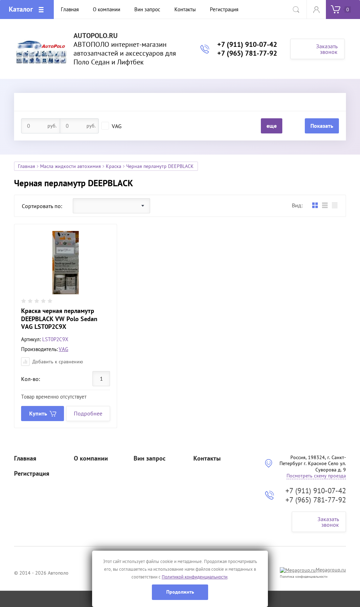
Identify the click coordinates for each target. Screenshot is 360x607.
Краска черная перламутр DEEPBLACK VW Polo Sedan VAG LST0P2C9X (59, 319)
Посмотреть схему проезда (316, 476)
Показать (321, 125)
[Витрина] (315, 205)
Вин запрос (150, 458)
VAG (117, 126)
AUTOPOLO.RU (95, 35)
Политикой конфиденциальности (194, 577)
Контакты (207, 458)
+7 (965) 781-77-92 (247, 53)
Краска (113, 166)
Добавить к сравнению (57, 361)
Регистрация (31, 473)
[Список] (324, 205)
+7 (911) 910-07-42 (247, 44)
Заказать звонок (327, 49)
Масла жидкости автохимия (70, 166)
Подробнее (88, 413)
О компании (91, 458)
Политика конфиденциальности (303, 576)
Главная (26, 166)
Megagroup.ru (331, 570)
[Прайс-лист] (334, 205)
